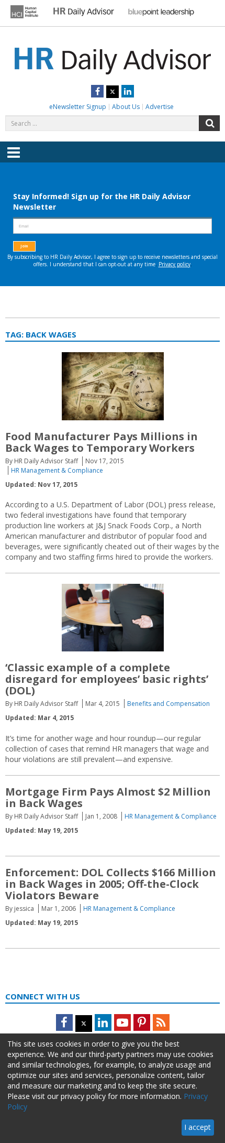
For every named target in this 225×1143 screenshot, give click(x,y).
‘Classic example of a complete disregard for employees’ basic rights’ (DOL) (106, 679)
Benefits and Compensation (168, 703)
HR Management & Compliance (57, 470)
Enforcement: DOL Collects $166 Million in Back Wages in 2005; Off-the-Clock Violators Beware (110, 883)
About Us (126, 106)
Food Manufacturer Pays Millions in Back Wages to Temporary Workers (101, 442)
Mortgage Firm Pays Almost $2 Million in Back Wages (108, 797)
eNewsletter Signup (77, 106)
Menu (13, 159)
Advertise (159, 106)
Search (209, 123)
